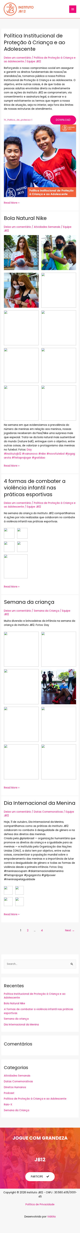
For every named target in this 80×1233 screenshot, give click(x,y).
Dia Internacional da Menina (39, 803)
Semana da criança (29, 602)
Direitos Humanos (15, 1087)
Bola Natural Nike (25, 218)
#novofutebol (56, 454)
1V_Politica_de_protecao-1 (18, 119)
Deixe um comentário (17, 58)
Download (63, 120)
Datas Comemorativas (48, 812)
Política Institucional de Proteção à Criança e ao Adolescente (34, 42)
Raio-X (8, 1104)
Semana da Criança (46, 611)
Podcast (9, 1093)
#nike (42, 454)
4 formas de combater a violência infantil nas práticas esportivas (34, 487)
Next (70, 930)
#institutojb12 (12, 454)
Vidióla (51, 1216)
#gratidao (38, 457)
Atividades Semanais (47, 227)
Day (29, 449)
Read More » (11, 203)
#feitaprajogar (21, 457)
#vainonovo (30, 454)
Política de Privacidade (40, 1204)
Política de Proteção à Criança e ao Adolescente (35, 1098)
